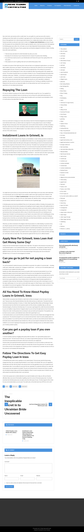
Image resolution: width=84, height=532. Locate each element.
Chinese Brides (63, 105)
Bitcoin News (63, 91)
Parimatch (62, 184)
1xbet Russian (63, 74)
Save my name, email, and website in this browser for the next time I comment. (24, 482)
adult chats (62, 77)
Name (6, 475)
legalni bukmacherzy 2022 (66, 140)
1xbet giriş (62, 70)
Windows (62, 226)
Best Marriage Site (64, 86)
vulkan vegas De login (65, 217)
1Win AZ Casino (63, 51)
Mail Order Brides (64, 147)
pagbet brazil (63, 182)
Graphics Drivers (64, 123)
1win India (62, 58)
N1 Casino (62, 175)
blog (61, 95)
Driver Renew (63, 114)
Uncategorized (63, 207)
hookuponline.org (64, 128)
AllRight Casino (63, 79)
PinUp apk (62, 198)
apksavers (62, 81)
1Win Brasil (62, 53)
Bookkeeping (63, 98)
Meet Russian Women (65, 154)
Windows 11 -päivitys (65, 228)
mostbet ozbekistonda (65, 168)
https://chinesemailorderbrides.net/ (68, 133)
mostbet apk (63, 158)
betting (62, 88)
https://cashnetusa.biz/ (22, 196)
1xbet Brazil (63, 67)
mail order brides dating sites (66, 149)
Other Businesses (35, 513)
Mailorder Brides (64, 151)
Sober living (63, 203)
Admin (7, 386)
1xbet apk (62, 65)
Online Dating (63, 179)
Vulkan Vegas (63, 214)
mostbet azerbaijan (64, 163)
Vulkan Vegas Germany (65, 219)
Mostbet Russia (63, 170)
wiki (61, 224)
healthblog (62, 126)
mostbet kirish (63, 165)
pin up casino (63, 191)
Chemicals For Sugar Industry (67, 102)
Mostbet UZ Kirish (64, 172)
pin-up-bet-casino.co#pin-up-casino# (69, 196)
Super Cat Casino (64, 205)
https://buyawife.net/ (65, 130)
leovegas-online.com (65, 144)
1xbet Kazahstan (64, 72)
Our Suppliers (34, 511)
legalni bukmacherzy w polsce (67, 142)
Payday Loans (24, 386)
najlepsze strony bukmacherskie (67, 177)
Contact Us (33, 515)
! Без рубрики (63, 49)
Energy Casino (63, 116)
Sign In (32, 517)
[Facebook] (77, 1)
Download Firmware (65, 112)
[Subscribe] (78, 278)
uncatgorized (63, 210)
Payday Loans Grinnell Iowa (37, 42)
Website (38, 475)
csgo (61, 107)
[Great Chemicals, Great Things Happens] (15, 5)
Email (21, 475)
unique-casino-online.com (66, 212)
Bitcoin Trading (63, 93)
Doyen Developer (47, 529)
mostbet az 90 (63, 161)
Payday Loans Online (65, 189)
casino (61, 100)
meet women (63, 156)
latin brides (62, 137)
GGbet (61, 121)
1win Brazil (62, 56)
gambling (62, 119)
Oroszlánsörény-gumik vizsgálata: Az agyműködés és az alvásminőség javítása (69, 259)
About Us (33, 509)
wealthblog (62, 221)
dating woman (63, 109)
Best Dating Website (65, 84)
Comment (7, 461)
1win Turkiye (63, 63)
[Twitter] (79, 1)
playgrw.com (63, 200)
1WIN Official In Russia (65, 60)
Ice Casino (62, 135)
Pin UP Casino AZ (64, 193)
